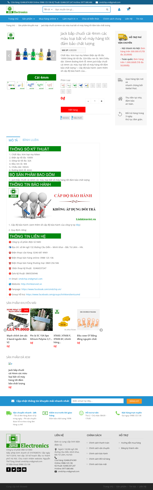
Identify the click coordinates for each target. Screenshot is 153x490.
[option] (31, 56)
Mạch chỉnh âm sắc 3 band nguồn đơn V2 (17, 339)
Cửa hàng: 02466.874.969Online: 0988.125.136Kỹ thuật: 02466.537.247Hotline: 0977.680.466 (65, 464)
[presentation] (13, 140)
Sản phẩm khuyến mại (28, 25)
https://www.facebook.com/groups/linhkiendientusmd (53, 294)
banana (66, 117)
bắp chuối (78, 117)
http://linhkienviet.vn (31, 284)
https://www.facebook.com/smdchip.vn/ (41, 289)
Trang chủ (108, 486)
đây (78, 224)
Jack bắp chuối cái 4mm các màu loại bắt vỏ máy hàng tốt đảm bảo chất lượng (18, 376)
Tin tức (132, 486)
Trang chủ (10, 25)
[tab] (13, 140)
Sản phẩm (121, 486)
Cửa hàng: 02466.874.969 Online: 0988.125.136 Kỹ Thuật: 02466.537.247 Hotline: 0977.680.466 (51, 2)
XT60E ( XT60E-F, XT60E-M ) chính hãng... (62, 339)
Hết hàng (73, 109)
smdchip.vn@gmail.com (109, 2)
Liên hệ (142, 486)
